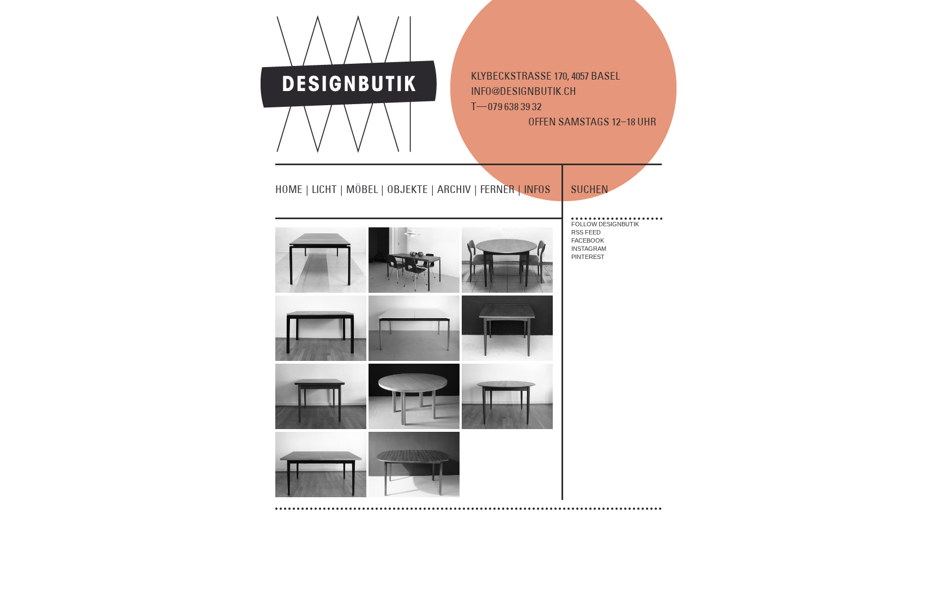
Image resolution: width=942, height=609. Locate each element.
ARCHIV (457, 189)
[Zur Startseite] (355, 151)
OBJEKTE (410, 189)
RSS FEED (586, 232)
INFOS (537, 189)
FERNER (500, 189)
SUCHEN (589, 189)
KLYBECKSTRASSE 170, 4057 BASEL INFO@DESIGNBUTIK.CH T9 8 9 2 (545, 91)
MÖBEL (365, 189)
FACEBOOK (587, 240)
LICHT (327, 189)
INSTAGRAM (588, 248)
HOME (292, 189)
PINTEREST (588, 257)
